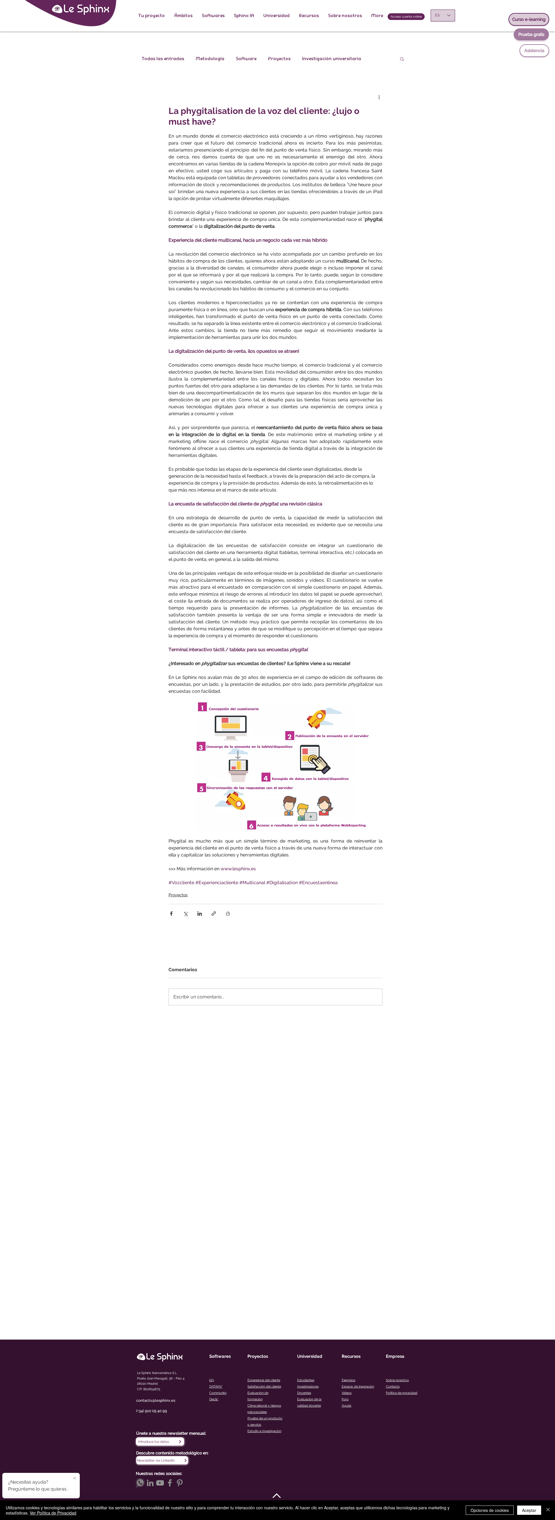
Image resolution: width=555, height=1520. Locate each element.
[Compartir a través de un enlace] (214, 913)
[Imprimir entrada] (228, 913)
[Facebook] (170, 1483)
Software (246, 58)
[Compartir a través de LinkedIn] (199, 913)
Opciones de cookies (490, 1510)
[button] (152, 15)
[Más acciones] (378, 96)
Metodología (210, 58)
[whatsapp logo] (140, 1483)
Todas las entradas (163, 58)
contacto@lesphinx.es (155, 1400)
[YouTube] (160, 1483)
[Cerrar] (548, 1510)
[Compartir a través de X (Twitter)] (185, 913)
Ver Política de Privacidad (53, 1513)
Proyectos (279, 58)
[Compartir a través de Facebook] (171, 913)
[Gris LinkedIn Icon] (150, 1483)
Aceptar (529, 1510)
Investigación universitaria (331, 58)
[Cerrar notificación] (74, 1478)
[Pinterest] (179, 1483)
